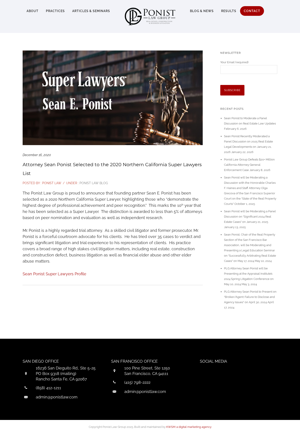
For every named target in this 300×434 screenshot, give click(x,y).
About (32, 11)
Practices (55, 11)
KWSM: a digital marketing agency (188, 427)
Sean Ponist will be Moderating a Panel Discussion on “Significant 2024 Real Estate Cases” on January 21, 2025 (250, 216)
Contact (252, 11)
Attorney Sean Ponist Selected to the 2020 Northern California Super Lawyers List (112, 169)
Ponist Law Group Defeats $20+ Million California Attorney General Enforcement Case (249, 165)
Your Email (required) (234, 62)
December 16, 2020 (37, 155)
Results (228, 11)
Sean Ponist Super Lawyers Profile (54, 274)
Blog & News (202, 11)
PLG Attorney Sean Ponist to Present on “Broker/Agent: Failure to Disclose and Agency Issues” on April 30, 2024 (250, 297)
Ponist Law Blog (93, 183)
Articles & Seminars (91, 11)
